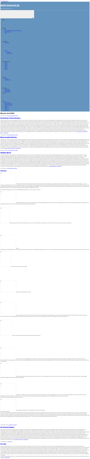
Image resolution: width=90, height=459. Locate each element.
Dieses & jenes (7, 79)
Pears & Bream (8, 91)
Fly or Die (3, 444)
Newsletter (7, 107)
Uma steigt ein (9, 53)
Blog (3, 19)
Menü (33, 17)
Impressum (7, 110)
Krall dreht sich (8, 31)
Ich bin (3, 101)
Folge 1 (6, 62)
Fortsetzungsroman (6, 61)
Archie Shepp (7, 90)
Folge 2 (6, 64)
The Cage (3, 170)
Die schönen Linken (8, 103)
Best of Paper (7, 102)
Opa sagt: (8, 52)
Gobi (5, 33)
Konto (6, 108)
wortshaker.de (10, 5)
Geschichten (4, 41)
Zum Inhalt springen (4, 1)
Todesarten (7, 42)
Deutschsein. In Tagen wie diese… (10, 118)
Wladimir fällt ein (5, 152)
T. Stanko (6, 78)
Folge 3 (6, 65)
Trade (6, 106)
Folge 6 (6, 69)
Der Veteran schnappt (7, 427)
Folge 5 (6, 67)
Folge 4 (6, 66)
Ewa (5, 29)
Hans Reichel (7, 89)
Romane (4, 28)
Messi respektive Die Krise (8, 137)
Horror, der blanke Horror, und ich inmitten (13, 30)
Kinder (6, 50)
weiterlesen (13, 148)
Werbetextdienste (8, 105)
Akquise (4, 77)
